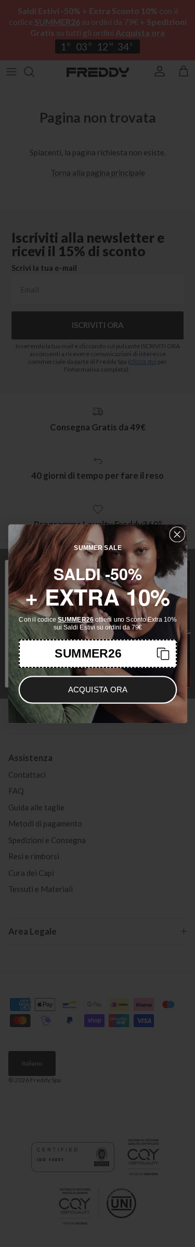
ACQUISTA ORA (97, 689)
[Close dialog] (177, 534)
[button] (97, 653)
